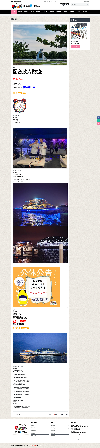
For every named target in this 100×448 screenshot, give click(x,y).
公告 (14, 310)
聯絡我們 (53, 435)
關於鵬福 (53, 425)
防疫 (14, 67)
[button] (50, 414)
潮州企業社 (34, 445)
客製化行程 (33, 435)
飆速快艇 (33, 433)
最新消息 (17, 15)
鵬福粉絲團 (86, 1)
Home (13, 15)
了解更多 (75, 46)
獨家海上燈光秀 (17, 171)
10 (62, 414)
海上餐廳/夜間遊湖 (18, 366)
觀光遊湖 (33, 428)
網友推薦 (53, 430)
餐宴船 (32, 425)
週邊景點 (53, 433)
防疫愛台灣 (16, 115)
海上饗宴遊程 (74, 41)
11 (64, 414)
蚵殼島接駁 (33, 430)
